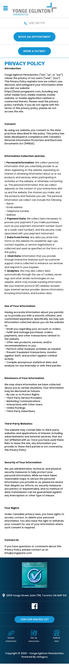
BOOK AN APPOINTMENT (34, 37)
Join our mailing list (34, 619)
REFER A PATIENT (34, 51)
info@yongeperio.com (18, 553)
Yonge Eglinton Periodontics (46, 653)
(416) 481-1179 (36, 23)
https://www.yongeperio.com (23, 91)
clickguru (42, 656)
